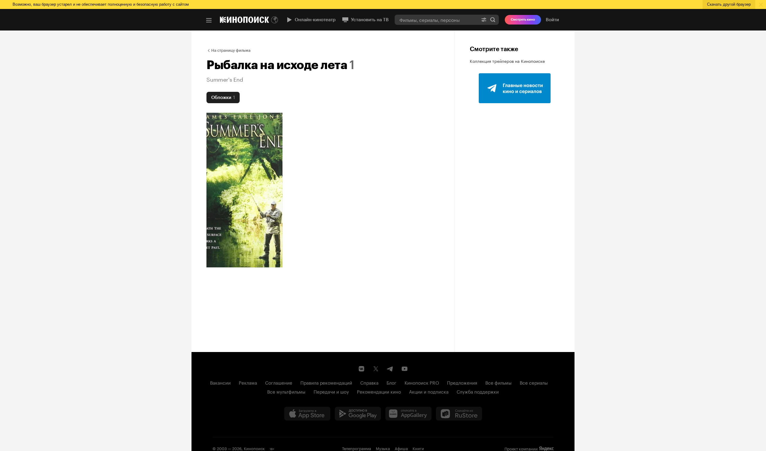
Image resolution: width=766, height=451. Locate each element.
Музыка (383, 448)
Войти (552, 19)
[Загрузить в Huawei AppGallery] (408, 413)
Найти (492, 20)
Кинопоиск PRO (422, 382)
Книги (418, 448)
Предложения (462, 382)
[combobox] (436, 20)
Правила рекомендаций (326, 382)
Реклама (248, 382)
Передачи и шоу (331, 391)
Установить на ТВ (370, 19)
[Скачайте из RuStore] (459, 413)
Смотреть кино (523, 20)
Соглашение (278, 382)
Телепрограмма (356, 448)
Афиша (401, 448)
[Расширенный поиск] (483, 20)
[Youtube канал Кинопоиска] (404, 368)
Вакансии (220, 382)
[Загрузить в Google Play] (358, 413)
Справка (369, 382)
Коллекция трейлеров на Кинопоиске (507, 60)
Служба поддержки (478, 391)
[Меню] (208, 20)
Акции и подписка (429, 391)
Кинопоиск (254, 448)
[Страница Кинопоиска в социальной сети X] (375, 368)
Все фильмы (498, 382)
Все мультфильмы (286, 391)
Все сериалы (534, 382)
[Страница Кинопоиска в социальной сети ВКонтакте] (361, 368)
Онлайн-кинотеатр (315, 19)
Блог (391, 382)
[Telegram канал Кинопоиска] (390, 368)
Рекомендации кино (379, 391)
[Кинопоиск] (244, 20)
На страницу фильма (230, 50)
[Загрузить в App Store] (307, 413)
